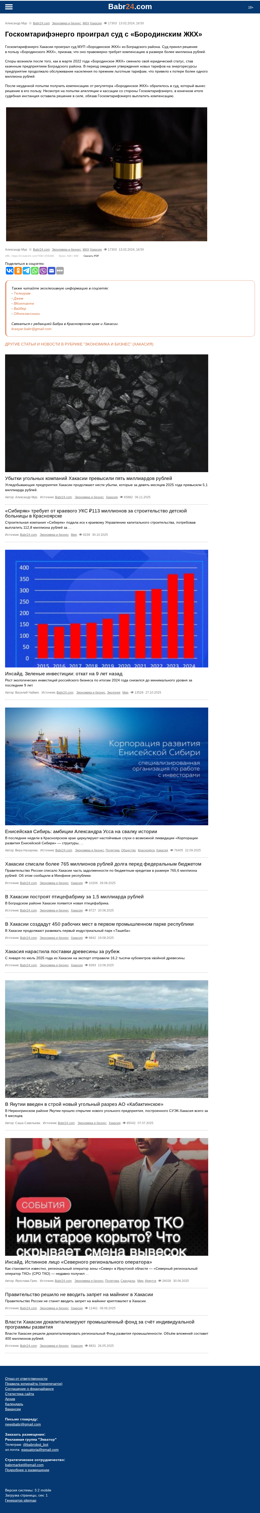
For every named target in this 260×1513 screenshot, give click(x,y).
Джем (18, 298)
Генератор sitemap (20, 1500)
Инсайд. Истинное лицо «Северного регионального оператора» (78, 1262)
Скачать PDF (91, 255)
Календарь (14, 1404)
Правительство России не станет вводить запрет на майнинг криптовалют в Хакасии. (76, 1301)
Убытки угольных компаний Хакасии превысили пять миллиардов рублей (88, 478)
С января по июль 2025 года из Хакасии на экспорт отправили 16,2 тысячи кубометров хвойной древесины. (95, 958)
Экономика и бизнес (66, 23)
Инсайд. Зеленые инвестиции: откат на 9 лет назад (63, 673)
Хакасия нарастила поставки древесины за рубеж (62, 951)
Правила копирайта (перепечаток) (33, 1384)
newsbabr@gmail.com (23, 1424)
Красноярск (146, 850)
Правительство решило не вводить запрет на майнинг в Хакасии (79, 1294)
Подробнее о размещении (27, 1470)
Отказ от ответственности (26, 1379)
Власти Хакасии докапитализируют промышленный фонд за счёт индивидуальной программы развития (99, 1324)
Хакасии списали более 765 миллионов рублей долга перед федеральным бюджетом (103, 864)
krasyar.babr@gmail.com (31, 329)
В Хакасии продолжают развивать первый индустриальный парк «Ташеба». (68, 931)
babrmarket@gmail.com (24, 1465)
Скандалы (128, 1281)
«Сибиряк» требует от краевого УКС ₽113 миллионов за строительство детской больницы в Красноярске (96, 513)
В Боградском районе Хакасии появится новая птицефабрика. (57, 903)
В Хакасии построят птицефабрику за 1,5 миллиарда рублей (74, 896)
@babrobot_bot (35, 1444)
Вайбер (20, 308)
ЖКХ (86, 23)
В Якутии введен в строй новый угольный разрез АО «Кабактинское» (84, 1104)
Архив (10, 1399)
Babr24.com (41, 23)
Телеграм (22, 293)
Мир (74, 535)
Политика (113, 850)
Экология (113, 692)
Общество (128, 850)
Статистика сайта (19, 1394)
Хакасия (96, 23)
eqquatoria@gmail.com (40, 1450)
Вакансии (13, 1409)
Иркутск (150, 1281)
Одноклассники (27, 314)
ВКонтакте (24, 303)
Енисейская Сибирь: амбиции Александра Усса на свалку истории (81, 831)
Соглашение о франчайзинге (29, 1389)
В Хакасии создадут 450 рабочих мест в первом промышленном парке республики (99, 924)
